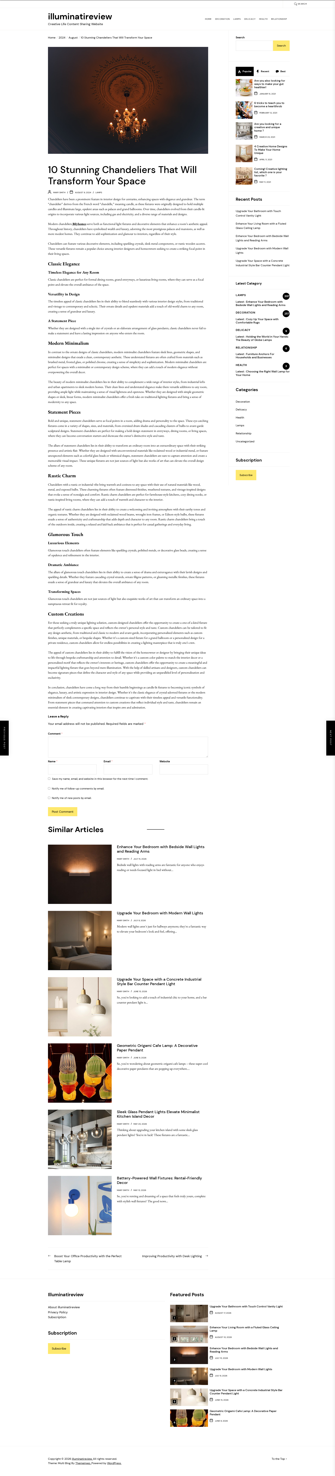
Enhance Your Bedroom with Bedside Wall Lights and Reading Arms (262, 238)
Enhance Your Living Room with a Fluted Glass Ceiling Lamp (261, 226)
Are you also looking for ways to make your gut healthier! (269, 84)
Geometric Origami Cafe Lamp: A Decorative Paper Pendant (243, 1412)
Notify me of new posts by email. (71, 798)
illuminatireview (80, 17)
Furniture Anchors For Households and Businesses (255, 355)
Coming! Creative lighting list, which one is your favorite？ (270, 172)
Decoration (222, 19)
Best (283, 71)
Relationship (279, 19)
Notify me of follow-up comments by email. (78, 788)
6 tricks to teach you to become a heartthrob (269, 104)
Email (108, 761)
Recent (264, 71)
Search (240, 37)
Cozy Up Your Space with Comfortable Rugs (257, 320)
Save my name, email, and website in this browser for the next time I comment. (100, 779)
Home (208, 19)
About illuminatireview (64, 1307)
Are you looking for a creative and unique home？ (267, 127)
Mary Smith (59, 192)
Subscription (57, 1317)
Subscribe (246, 475)
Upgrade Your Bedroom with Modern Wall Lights (262, 251)
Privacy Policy (58, 1312)
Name (53, 761)
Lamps (237, 19)
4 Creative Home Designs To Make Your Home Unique (270, 150)
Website (164, 761)
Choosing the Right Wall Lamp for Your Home (263, 373)
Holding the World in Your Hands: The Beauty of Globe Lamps (262, 338)
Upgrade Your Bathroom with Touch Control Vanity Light (258, 213)
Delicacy (250, 19)
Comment (55, 733)
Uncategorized (245, 441)
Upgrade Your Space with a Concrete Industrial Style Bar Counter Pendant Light (262, 263)
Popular (247, 71)
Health (263, 19)
